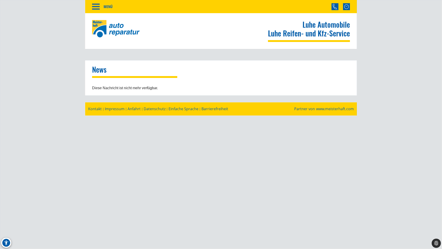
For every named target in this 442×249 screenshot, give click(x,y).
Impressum (115, 109)
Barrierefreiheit (214, 109)
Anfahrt (134, 109)
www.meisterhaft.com (335, 109)
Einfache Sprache (183, 109)
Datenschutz (155, 109)
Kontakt (95, 109)
